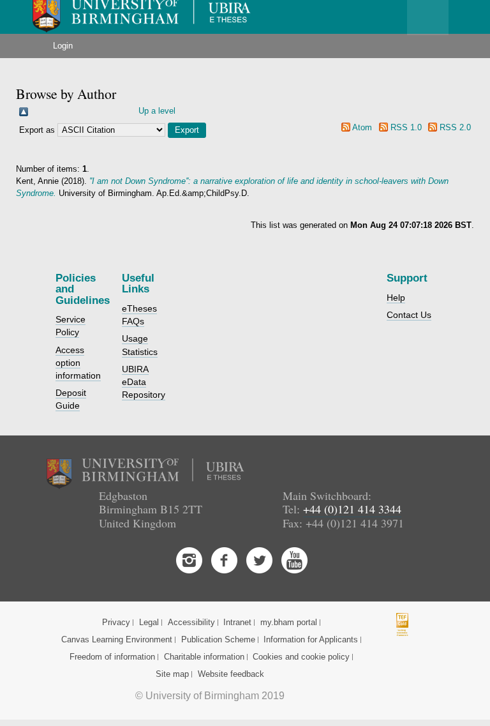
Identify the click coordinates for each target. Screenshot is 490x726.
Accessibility (191, 622)
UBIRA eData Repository (143, 382)
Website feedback (231, 674)
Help (396, 297)
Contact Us (409, 315)
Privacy (116, 622)
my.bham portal (288, 622)
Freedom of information (112, 657)
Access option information (78, 363)
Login (63, 45)
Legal (149, 622)
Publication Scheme (218, 639)
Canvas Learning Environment (116, 639)
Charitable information (204, 657)
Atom (362, 127)
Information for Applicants (311, 639)
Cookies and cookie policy (301, 657)
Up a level (156, 111)
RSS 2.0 (455, 127)
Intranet (237, 622)
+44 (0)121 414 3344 (352, 509)
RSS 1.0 (406, 127)
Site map (172, 674)
